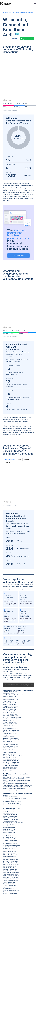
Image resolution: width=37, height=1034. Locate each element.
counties (29, 665)
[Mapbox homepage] (7, 100)
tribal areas (9, 667)
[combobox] (18, 684)
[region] (18, 79)
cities (23, 665)
